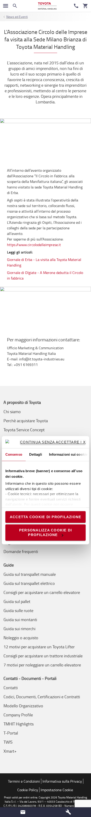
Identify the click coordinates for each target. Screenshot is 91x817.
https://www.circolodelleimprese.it (34, 244)
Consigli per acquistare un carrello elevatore (42, 592)
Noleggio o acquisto (21, 637)
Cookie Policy (27, 789)
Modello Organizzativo (23, 705)
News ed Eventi (17, 16)
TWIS (8, 742)
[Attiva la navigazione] (5, 5)
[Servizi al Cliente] (76, 5)
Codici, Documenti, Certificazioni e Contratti (42, 696)
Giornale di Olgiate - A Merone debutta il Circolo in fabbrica (45, 275)
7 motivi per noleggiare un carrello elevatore (42, 665)
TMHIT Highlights (19, 724)
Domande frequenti (21, 551)
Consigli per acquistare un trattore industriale (43, 656)
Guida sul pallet (17, 601)
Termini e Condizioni (24, 781)
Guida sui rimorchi (19, 628)
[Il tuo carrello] (85, 5)
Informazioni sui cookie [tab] (68, 454)
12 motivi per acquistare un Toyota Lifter (39, 646)
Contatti (11, 687)
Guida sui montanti (20, 619)
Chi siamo (12, 411)
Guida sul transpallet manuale (30, 574)
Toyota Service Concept (24, 429)
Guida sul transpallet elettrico (29, 583)
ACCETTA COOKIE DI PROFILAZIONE (45, 517)
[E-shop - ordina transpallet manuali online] (47, 6)
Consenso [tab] (13, 454)
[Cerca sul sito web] (15, 5)
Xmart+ (10, 751)
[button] (23, 812)
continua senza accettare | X (53, 442)
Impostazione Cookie (57, 789)
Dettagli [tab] (35, 454)
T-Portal (11, 733)
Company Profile (18, 715)
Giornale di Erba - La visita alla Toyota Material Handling (44, 262)
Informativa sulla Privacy (62, 781)
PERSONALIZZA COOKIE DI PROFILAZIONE (45, 532)
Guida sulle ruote (18, 610)
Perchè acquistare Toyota (26, 420)
